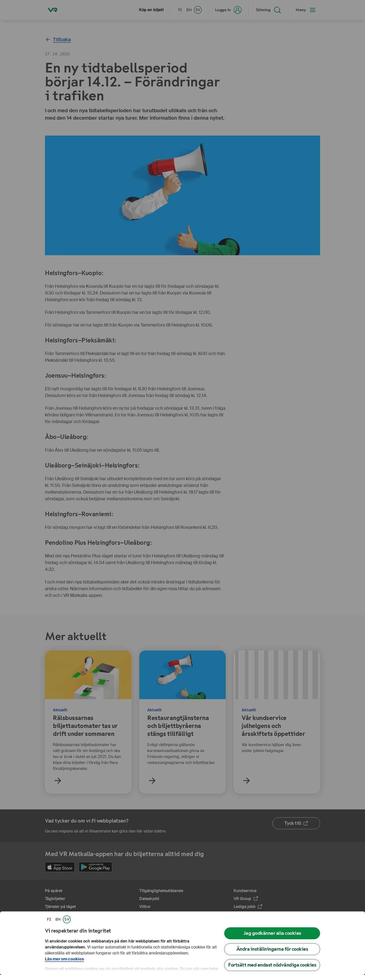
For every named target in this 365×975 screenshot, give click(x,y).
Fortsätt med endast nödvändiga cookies (272, 965)
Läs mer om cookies (64, 959)
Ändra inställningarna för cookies (272, 949)
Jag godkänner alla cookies (272, 933)
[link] (49, 919)
